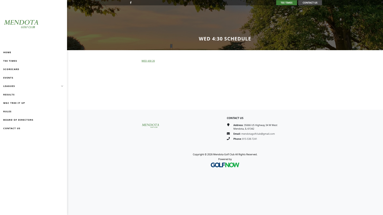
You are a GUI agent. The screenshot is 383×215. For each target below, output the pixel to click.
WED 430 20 (148, 61)
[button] (33, 86)
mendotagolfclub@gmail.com (258, 133)
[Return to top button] (377, 104)
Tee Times (286, 2)
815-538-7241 (249, 138)
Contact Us (310, 2)
